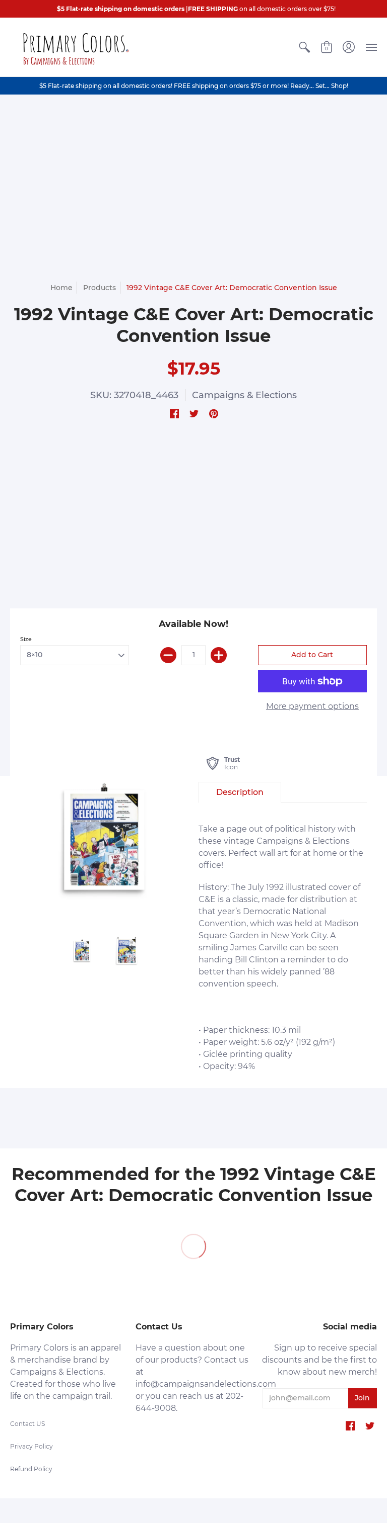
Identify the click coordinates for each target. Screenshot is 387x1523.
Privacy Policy (31, 1446)
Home (61, 287)
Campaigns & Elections (244, 395)
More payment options (312, 706)
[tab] (240, 792)
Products (99, 287)
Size (26, 639)
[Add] (219, 655)
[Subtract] (168, 655)
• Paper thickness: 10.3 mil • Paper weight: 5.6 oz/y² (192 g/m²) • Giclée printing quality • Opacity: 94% (281, 947)
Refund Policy (31, 1469)
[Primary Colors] (73, 47)
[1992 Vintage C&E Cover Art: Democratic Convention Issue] (104, 840)
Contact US (27, 1423)
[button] (304, 47)
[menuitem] (304, 47)
